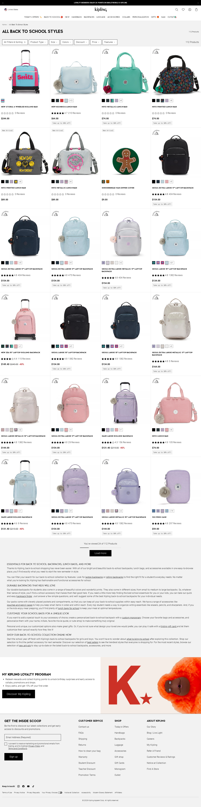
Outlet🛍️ (172, 17)
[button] (2, 100)
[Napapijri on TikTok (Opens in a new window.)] (33, 786)
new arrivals (25, 645)
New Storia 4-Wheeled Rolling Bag (19, 107)
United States (13, 10)
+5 (171, 182)
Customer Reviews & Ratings (161, 757)
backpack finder (24, 596)
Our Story (151, 727)
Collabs (126, 17)
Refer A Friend (154, 751)
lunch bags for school (68, 608)
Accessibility (86, 793)
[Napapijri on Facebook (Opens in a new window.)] (23, 786)
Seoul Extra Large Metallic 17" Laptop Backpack (122, 270)
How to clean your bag (89, 751)
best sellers (92, 642)
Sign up (13, 756)
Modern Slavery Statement (103, 793)
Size (53, 42)
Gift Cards (119, 763)
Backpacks (89, 17)
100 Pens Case (159, 517)
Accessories (113, 17)
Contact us (83, 727)
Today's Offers (122, 727)
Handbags (77, 17)
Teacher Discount (87, 769)
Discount (80, 42)
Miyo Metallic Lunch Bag (114, 107)
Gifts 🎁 (155, 17)
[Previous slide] (3, 3)
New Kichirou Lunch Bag (64, 107)
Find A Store (153, 769)
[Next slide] (198, 3)
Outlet (117, 775)
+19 (171, 511)
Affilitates (118, 793)
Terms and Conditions (17, 748)
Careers (150, 739)
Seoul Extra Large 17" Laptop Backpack (172, 188)
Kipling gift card (169, 626)
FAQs (81, 733)
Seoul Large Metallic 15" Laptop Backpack (23, 436)
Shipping (82, 739)
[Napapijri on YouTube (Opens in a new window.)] (28, 786)
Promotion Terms (86, 775)
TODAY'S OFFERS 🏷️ (33, 17)
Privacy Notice (19, 793)
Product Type (36, 42)
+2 (121, 263)
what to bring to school (138, 639)
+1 (20, 346)
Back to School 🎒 (53, 17)
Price (94, 42)
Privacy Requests (33, 793)
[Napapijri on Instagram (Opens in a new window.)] (18, 786)
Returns (82, 745)
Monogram (120, 769)
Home (4, 25)
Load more (100, 553)
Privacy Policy (34, 746)
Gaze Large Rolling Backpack (117, 436)
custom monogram (131, 617)
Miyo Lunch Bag (160, 436)
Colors (65, 42)
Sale (163, 17)
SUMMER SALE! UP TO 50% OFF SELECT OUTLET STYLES (100, 3)
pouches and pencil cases (19, 605)
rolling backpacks (114, 577)
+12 (71, 100)
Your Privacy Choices (49, 793)
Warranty (82, 757)
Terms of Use (7, 793)
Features (108, 42)
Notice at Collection (156, 763)
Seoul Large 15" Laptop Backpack (169, 269)
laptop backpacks (94, 577)
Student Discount (86, 763)
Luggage (101, 17)
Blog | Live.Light (154, 733)
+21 (171, 263)
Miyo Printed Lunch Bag (164, 107)
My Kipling (152, 745)
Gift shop (119, 757)
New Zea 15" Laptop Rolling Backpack (20, 353)
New (67, 17)
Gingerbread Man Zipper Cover (118, 188)
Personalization (140, 17)
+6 (121, 100)
